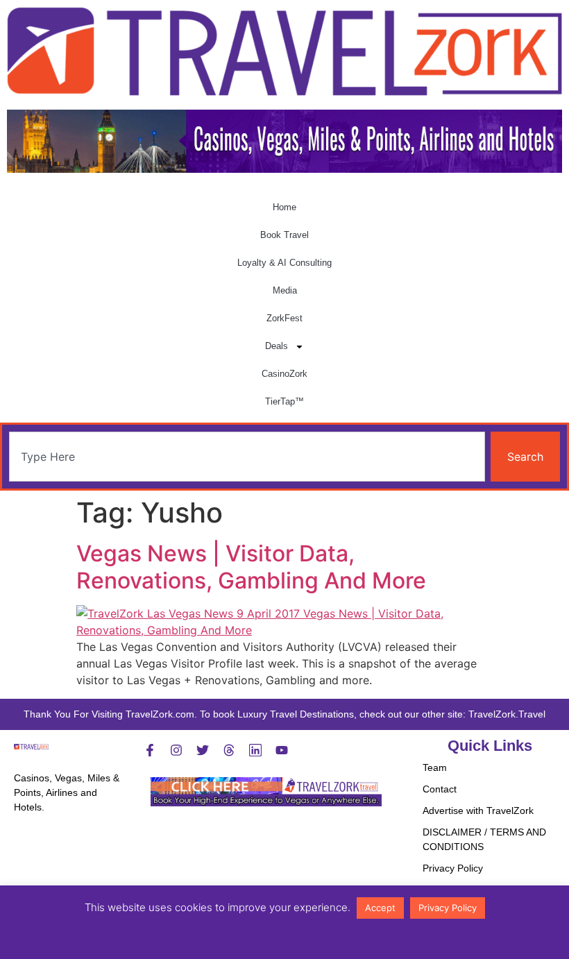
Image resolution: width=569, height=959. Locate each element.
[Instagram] (176, 750)
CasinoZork (284, 373)
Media (285, 290)
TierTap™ (284, 401)
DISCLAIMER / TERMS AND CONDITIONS (484, 839)
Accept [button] (380, 907)
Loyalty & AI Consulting (284, 262)
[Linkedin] (255, 750)
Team (435, 767)
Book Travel (284, 235)
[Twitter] (202, 750)
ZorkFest (284, 318)
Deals (276, 346)
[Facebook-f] (150, 750)
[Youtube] (281, 750)
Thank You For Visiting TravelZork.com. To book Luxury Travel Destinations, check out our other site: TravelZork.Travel (284, 714)
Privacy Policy (453, 868)
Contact (440, 789)
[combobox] (247, 457)
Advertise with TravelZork (478, 810)
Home (284, 207)
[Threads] (229, 750)
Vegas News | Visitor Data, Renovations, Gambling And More (251, 566)
